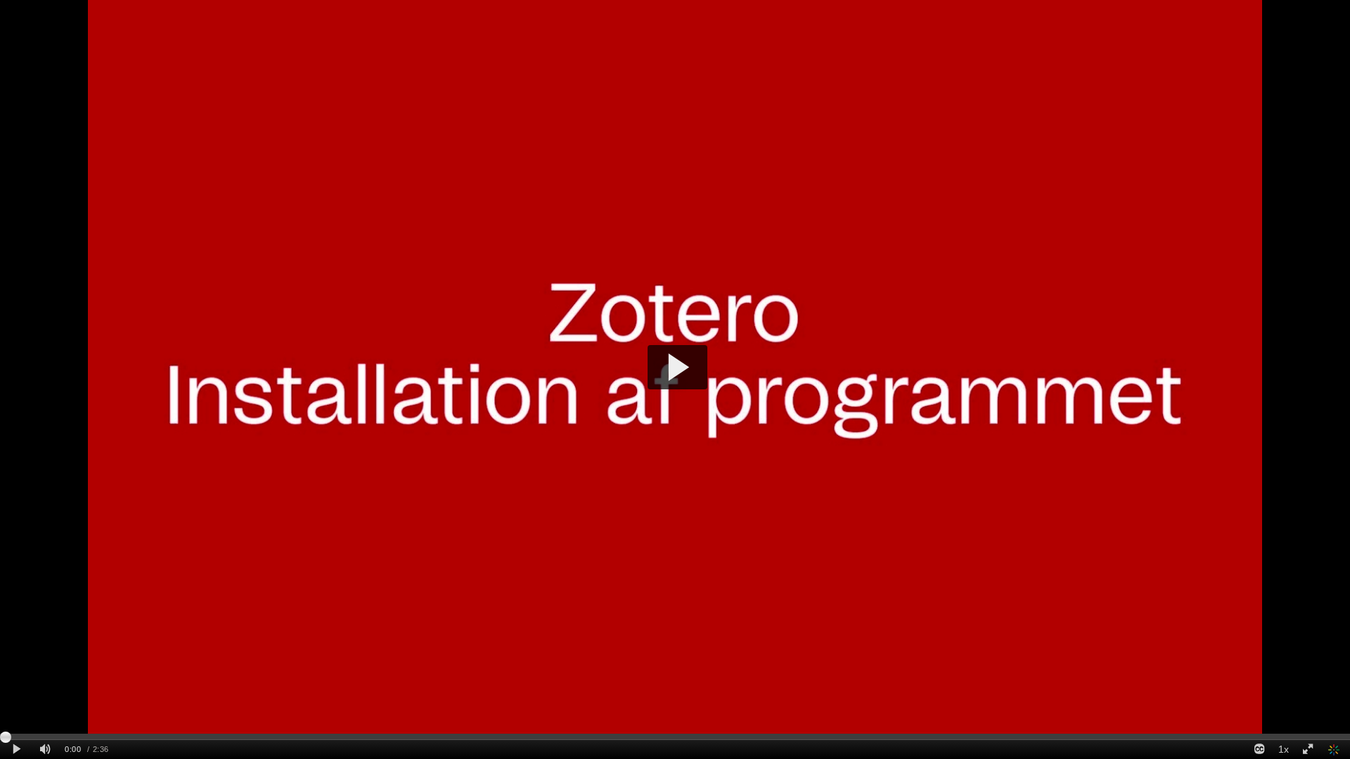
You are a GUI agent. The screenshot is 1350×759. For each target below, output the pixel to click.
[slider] (675, 736)
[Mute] (45, 749)
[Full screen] (1308, 749)
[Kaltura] (1335, 749)
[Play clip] (16, 749)
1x (1283, 749)
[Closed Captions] (1259, 749)
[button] (677, 367)
